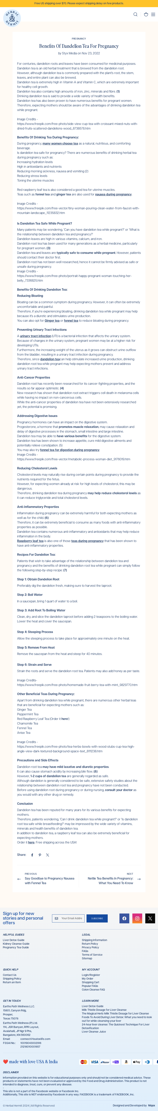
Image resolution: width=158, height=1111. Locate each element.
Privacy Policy (90, 947)
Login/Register (91, 975)
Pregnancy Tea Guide (16, 947)
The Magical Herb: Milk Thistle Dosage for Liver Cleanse (115, 1013)
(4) (62, 388)
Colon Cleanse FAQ (93, 989)
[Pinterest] (40, 855)
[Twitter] (47, 855)
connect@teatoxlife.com (35, 1039)
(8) (95, 771)
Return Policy (90, 944)
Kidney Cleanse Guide (16, 944)
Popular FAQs (90, 986)
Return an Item (12, 982)
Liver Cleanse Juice (94, 1031)
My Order (87, 978)
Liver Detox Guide (13, 940)
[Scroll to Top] (150, 1090)
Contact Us (9, 975)
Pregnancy (79, 39)
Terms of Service (92, 955)
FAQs (85, 951)
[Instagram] (137, 918)
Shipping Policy (12, 978)
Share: (21, 855)
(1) (118, 91)
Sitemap (87, 958)
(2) (86, 171)
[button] (146, 14)
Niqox (151, 1105)
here (64, 719)
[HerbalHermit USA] (12, 18)
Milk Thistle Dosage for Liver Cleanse (104, 1010)
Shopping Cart (90, 982)
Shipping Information (94, 940)
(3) (48, 248)
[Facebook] (32, 855)
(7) (65, 570)
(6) (47, 518)
